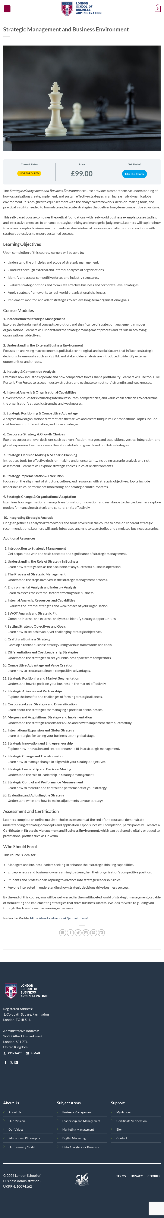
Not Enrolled (29, 173)
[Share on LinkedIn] (101, 932)
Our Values (16, 1129)
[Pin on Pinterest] (93, 932)
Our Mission (17, 1121)
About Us (15, 1112)
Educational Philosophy (24, 1138)
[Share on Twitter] (78, 932)
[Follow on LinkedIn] (16, 1063)
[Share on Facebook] (70, 932)
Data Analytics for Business (80, 1147)
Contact (121, 1138)
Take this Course (135, 173)
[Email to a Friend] (85, 932)
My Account (124, 1112)
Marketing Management (78, 1129)
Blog (119, 1129)
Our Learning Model (22, 1147)
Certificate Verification (131, 1121)
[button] (7, 8)
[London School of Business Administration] (82, 9)
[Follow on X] (11, 1063)
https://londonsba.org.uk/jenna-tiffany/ (59, 918)
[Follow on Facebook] (5, 1063)
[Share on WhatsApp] (62, 932)
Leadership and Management (81, 1121)
